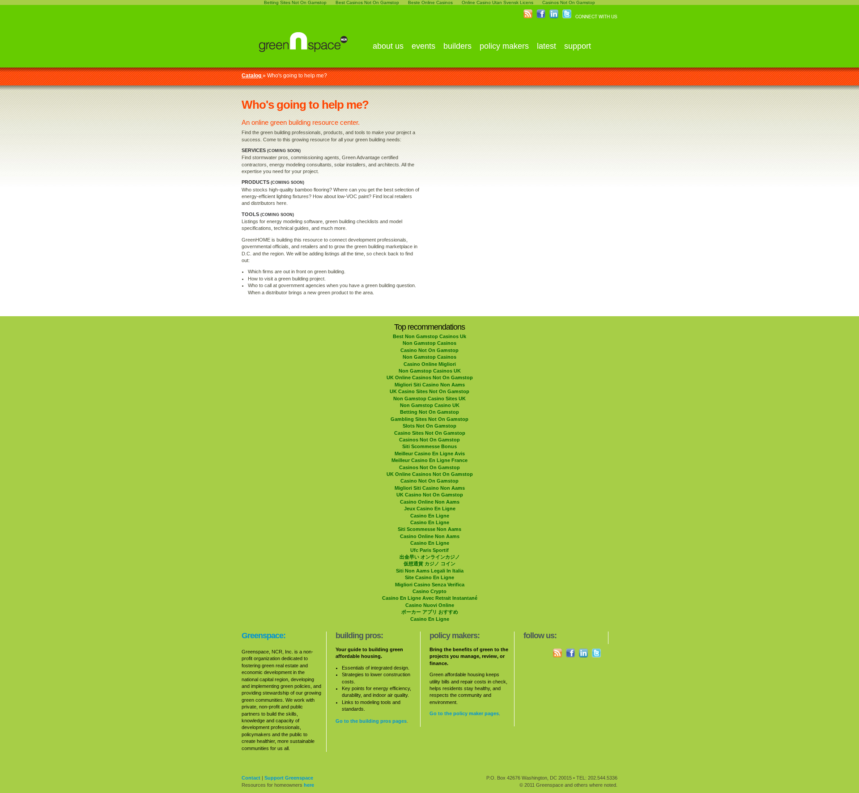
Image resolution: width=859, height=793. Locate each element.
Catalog (252, 75)
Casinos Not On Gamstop (429, 439)
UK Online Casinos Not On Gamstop (430, 377)
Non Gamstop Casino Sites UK (429, 398)
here (309, 785)
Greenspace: (263, 635)
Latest (546, 46)
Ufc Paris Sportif (429, 550)
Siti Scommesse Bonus (429, 446)
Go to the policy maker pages (464, 713)
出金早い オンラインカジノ (430, 557)
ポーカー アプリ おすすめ (429, 612)
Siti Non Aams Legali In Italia (430, 570)
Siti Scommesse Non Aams (429, 529)
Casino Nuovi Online (429, 605)
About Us (388, 46)
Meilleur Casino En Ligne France (429, 460)
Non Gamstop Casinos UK (430, 370)
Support (577, 46)
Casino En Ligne (429, 515)
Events (423, 46)
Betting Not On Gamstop (429, 412)
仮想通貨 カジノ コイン (429, 563)
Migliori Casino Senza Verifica (429, 584)
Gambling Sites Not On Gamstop (429, 419)
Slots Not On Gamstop (429, 425)
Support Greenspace (288, 777)
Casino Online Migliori (430, 364)
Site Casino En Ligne (429, 577)
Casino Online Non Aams (429, 502)
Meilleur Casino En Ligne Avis (430, 453)
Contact (251, 777)
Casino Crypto (429, 591)
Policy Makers (504, 46)
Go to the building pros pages (371, 721)
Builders (457, 46)
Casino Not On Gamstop (429, 350)
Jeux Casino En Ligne (429, 508)
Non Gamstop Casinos (429, 343)
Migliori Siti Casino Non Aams (430, 384)
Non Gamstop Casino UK (429, 405)
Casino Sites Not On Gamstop (429, 433)
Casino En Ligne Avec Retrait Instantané (429, 598)
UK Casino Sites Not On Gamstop (429, 391)
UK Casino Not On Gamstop (429, 494)
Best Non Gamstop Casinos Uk (429, 336)
